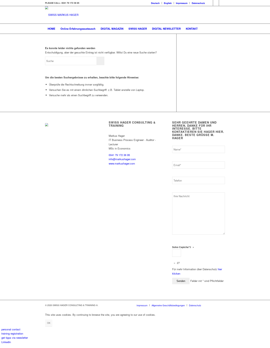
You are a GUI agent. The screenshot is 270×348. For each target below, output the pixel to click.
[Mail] (222, 3)
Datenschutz (198, 3)
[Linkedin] (210, 3)
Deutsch (155, 3)
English (168, 3)
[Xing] (216, 3)
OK (48, 322)
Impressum (182, 3)
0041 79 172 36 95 (119, 155)
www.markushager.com (122, 163)
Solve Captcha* (181, 247)
